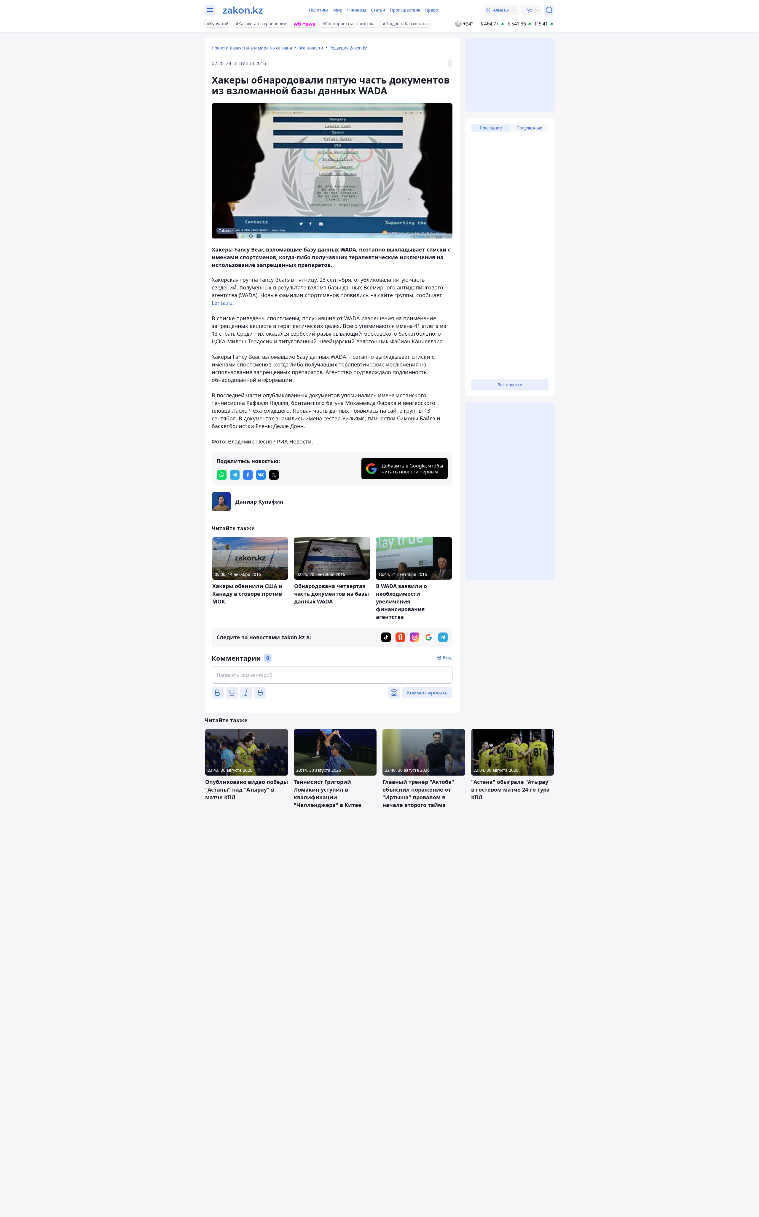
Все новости (310, 48)
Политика (319, 10)
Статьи (378, 10)
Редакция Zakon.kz (348, 48)
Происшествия (405, 10)
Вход (447, 657)
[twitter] (274, 475)
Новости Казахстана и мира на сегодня (252, 48)
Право (431, 10)
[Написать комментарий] (332, 675)
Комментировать (427, 692)
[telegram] (234, 475)
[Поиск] (549, 10)
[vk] (261, 475)
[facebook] (248, 475)
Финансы (356, 10)
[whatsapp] (221, 475)
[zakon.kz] (242, 10)
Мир (337, 10)
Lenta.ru (222, 302)
